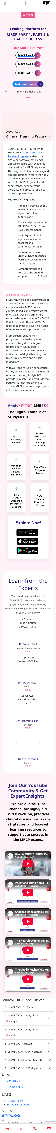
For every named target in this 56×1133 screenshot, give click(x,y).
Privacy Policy (15, 1101)
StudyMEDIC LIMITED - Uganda (23, 1068)
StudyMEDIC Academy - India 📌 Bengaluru (22, 1018)
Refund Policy (15, 1087)
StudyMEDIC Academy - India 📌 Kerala (22, 1032)
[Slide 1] (28, 97)
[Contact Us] (7, 1128)
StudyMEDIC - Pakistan (18, 1043)
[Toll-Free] (35, 1128)
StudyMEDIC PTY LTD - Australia (23, 1051)
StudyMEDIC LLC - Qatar (19, 1007)
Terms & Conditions (18, 1104)
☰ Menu (28, 14)
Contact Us (13, 1080)
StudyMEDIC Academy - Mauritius (24, 1060)
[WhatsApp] (21, 1128)
